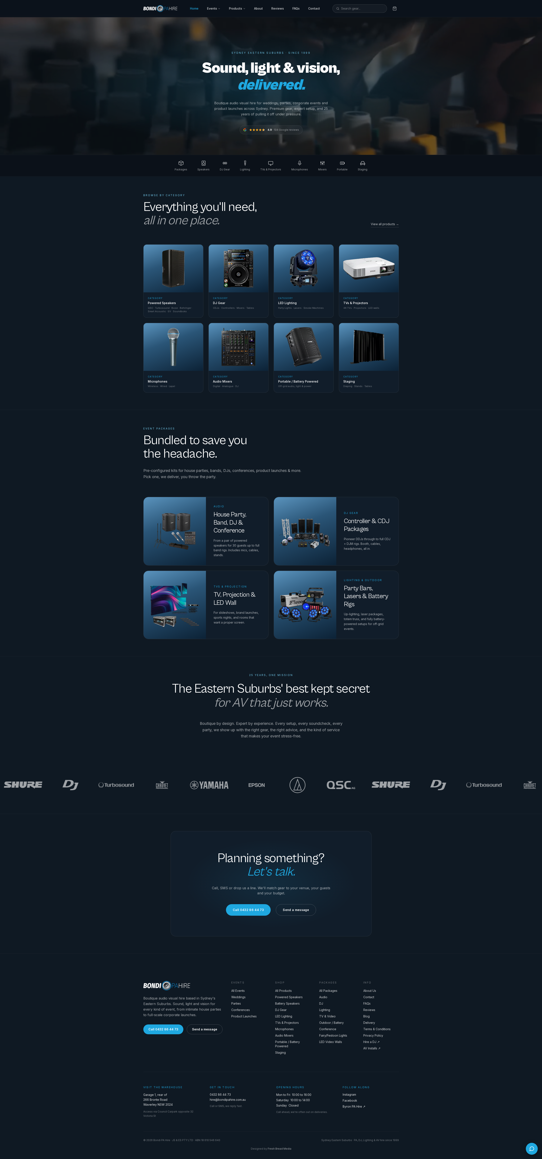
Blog (366, 1016)
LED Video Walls (330, 1042)
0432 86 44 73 (220, 1094)
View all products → (385, 224)
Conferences (240, 1010)
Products (235, 8)
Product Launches (244, 1016)
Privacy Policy (373, 1035)
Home (194, 8)
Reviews (277, 8)
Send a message (296, 910)
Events (212, 8)
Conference (327, 1029)
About (258, 8)
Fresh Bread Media (279, 1148)
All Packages (328, 990)
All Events (238, 990)
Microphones (284, 1029)
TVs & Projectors (287, 1022)
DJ (321, 1003)
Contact (314, 8)
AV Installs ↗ (372, 1048)
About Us (369, 990)
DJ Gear (281, 1010)
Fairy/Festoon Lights (333, 1035)
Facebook (350, 1100)
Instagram (349, 1094)
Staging (280, 1052)
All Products (283, 990)
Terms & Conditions (377, 1029)
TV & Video (327, 1016)
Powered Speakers (289, 997)
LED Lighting (283, 1016)
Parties (236, 1003)
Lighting (324, 1010)
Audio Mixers (284, 1035)
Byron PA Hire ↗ (354, 1106)
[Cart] (394, 8)
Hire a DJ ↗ (371, 1042)
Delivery (369, 1022)
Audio (323, 997)
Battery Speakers (287, 1003)
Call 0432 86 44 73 (248, 910)
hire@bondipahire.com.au (228, 1099)
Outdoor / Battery (331, 1022)
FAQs (296, 8)
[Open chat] (532, 1149)
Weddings (238, 997)
